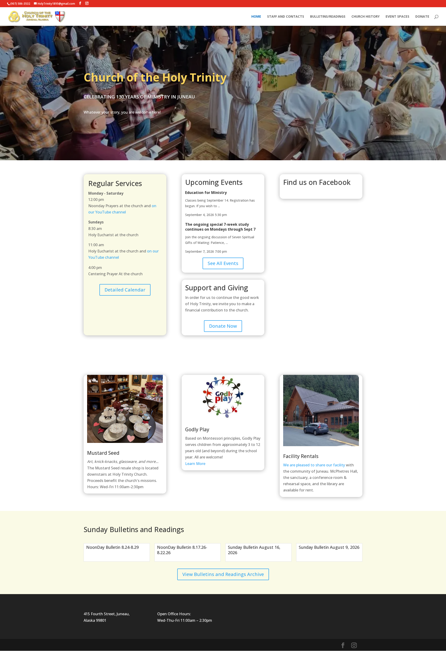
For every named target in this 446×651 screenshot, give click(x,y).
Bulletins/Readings (327, 17)
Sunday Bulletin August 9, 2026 (329, 547)
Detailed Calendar (125, 290)
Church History (365, 17)
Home (256, 17)
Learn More (195, 463)
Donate (422, 17)
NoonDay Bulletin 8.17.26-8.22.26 (182, 549)
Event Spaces (397, 17)
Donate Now (223, 326)
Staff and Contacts (285, 17)
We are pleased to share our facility (314, 465)
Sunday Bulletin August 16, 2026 (254, 549)
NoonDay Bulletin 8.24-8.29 (112, 547)
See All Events (223, 263)
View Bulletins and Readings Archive (223, 574)
